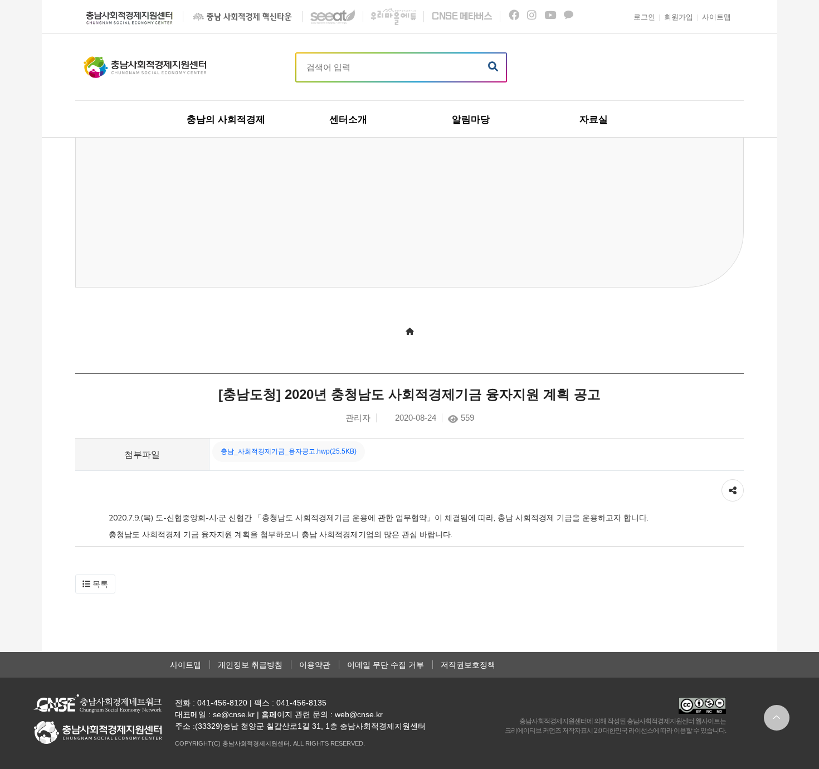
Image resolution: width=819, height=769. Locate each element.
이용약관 (314, 664)
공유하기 (733, 484)
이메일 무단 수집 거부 (385, 664)
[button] (95, 584)
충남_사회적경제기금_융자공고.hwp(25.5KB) (289, 451)
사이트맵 (185, 664)
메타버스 (462, 16)
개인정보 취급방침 (250, 664)
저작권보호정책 (468, 664)
